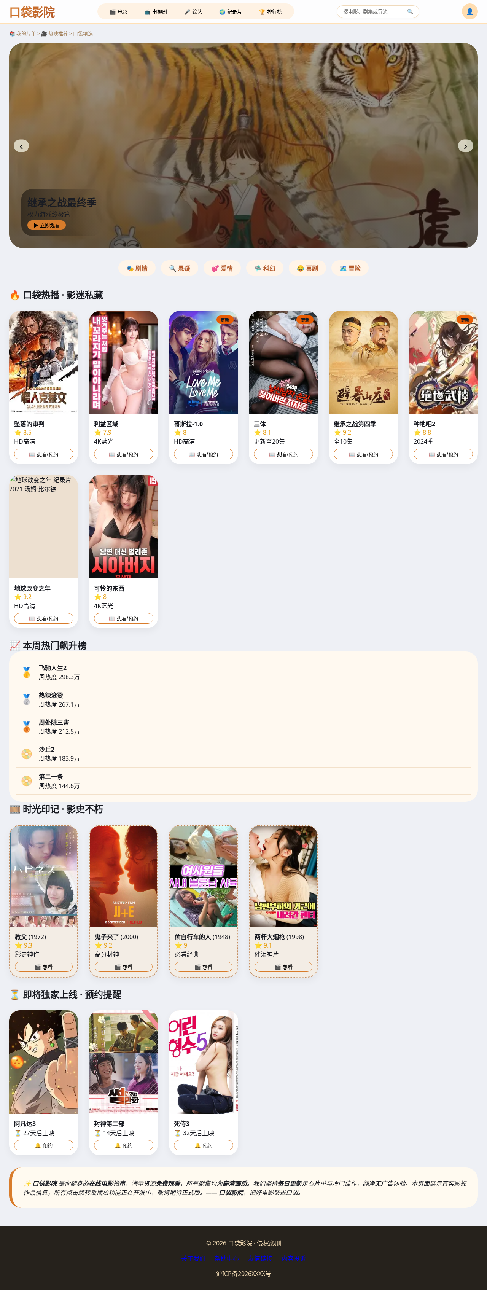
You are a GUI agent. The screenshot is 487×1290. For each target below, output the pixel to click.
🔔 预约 (44, 1145)
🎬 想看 (44, 967)
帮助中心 (227, 1258)
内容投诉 (294, 1258)
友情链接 (260, 1258)
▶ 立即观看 (46, 225)
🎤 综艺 (193, 12)
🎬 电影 (118, 12)
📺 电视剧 (155, 12)
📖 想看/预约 (43, 454)
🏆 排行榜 (270, 12)
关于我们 (193, 1258)
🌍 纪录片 (230, 12)
